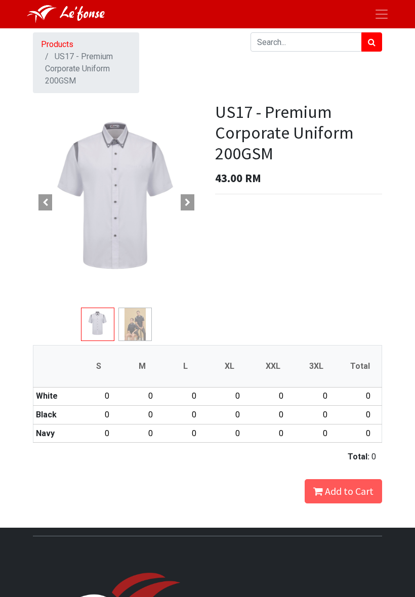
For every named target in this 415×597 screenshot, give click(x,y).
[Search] (371, 42)
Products (57, 44)
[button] (45, 202)
